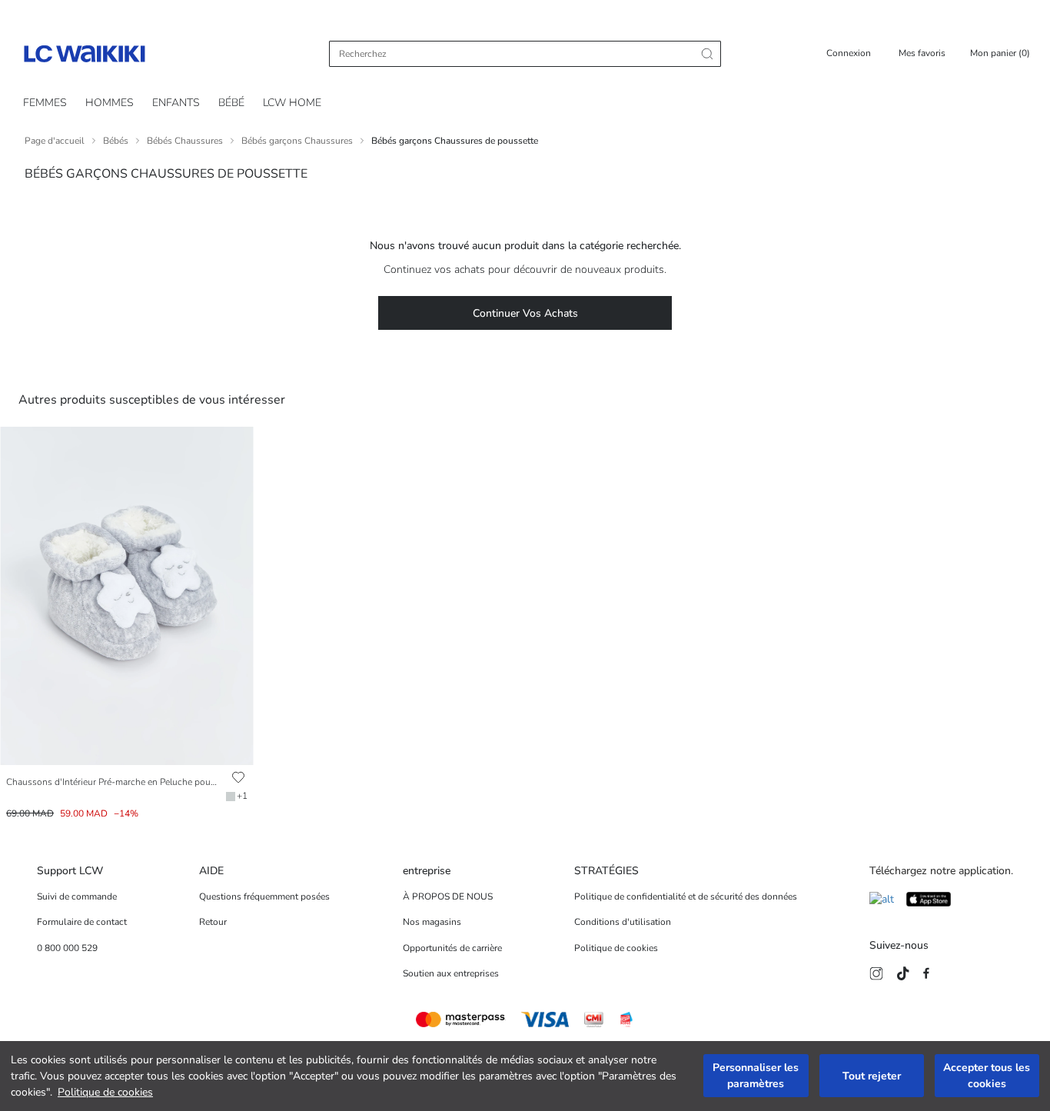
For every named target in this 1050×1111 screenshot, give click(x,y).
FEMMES (45, 102)
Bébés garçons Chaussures (297, 141)
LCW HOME (292, 102)
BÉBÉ (231, 102)
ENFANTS (176, 102)
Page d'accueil (55, 141)
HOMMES (109, 102)
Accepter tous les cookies (986, 1076)
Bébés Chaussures (185, 141)
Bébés (115, 141)
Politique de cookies (105, 1092)
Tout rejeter (871, 1076)
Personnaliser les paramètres (756, 1076)
